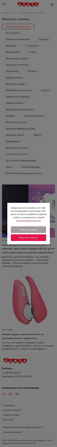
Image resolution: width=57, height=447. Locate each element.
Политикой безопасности (28, 220)
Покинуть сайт (28, 229)
